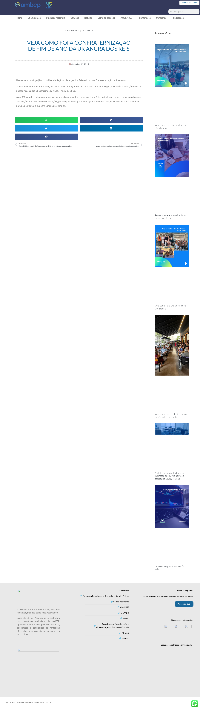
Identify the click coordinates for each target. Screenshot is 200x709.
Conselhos (161, 18)
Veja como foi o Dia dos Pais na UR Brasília (170, 307)
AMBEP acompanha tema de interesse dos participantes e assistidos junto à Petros (169, 475)
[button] (46, 120)
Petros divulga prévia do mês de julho (171, 568)
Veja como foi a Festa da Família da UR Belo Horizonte (171, 415)
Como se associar (106, 18)
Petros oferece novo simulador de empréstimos (171, 217)
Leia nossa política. (176, 645)
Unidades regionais (55, 18)
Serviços (74, 18)
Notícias (88, 18)
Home (19, 18)
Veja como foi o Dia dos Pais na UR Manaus (170, 126)
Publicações (178, 18)
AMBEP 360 (126, 18)
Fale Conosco (144, 18)
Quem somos (34, 18)
